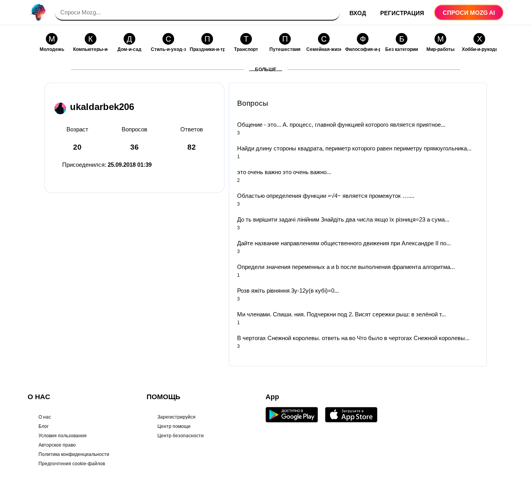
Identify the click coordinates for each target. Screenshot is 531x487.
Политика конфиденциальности (73, 454)
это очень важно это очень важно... (284, 172)
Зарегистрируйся (176, 417)
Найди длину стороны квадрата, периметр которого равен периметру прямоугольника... (354, 148)
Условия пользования (62, 435)
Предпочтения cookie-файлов (71, 463)
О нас (44, 417)
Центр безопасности (180, 435)
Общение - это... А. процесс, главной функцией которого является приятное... (341, 124)
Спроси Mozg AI (469, 12)
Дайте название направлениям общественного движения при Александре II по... (344, 243)
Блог (43, 426)
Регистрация (402, 13)
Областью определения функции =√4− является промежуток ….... (325, 195)
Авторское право (57, 445)
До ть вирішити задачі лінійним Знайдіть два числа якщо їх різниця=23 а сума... (343, 219)
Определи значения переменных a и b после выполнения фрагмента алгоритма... (346, 267)
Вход (357, 13)
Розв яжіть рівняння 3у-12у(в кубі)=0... (288, 290)
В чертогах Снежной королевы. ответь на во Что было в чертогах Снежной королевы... (353, 338)
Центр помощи (173, 426)
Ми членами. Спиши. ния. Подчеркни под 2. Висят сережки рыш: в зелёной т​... (341, 314)
